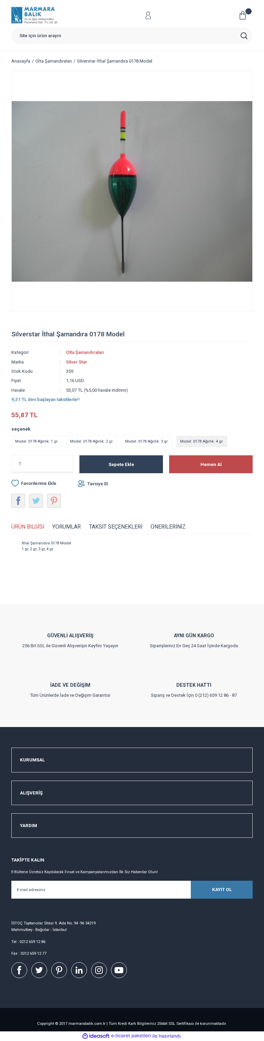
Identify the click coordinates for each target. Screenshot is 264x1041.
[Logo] (34, 15)
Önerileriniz (168, 526)
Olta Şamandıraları (85, 352)
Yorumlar (66, 526)
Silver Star (76, 362)
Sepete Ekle (121, 464)
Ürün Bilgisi (27, 526)
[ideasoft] (96, 1036)
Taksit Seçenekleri (115, 526)
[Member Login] (148, 15)
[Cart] (245, 15)
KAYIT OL (222, 889)
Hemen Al (211, 464)
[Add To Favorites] (33, 483)
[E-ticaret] (131, 1036)
